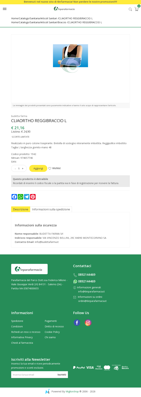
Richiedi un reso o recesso (25, 332)
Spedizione (17, 321)
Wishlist (56, 168)
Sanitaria (35, 18)
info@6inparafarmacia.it (91, 291)
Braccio (62, 22)
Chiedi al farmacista (22, 342)
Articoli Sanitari (48, 18)
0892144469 (86, 274)
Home (14, 18)
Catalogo (24, 18)
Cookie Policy (52, 332)
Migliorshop (72, 391)
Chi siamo (50, 337)
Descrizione (20, 209)
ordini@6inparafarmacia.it (92, 301)
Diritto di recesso (54, 326)
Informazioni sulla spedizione (51, 209)
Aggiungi (38, 168)
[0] (136, 9)
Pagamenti (51, 321)
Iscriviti (62, 374)
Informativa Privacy (22, 337)
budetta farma (19, 116)
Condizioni (17, 326)
